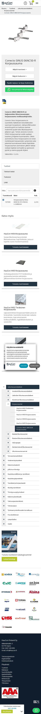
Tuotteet (12, 8)
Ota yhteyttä (7, 711)
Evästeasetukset (7, 661)
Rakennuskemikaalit (14, 497)
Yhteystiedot (6, 681)
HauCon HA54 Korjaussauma (26, 419)
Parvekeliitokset (13, 515)
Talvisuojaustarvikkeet (15, 501)
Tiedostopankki (7, 676)
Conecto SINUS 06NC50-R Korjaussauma (17, 13)
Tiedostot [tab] (7, 177)
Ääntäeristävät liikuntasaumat (22, 447)
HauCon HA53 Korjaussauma (26, 415)
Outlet (10, 524)
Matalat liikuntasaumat (19, 434)
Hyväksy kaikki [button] (34, 365)
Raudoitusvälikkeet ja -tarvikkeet (19, 474)
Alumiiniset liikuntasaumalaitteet (23, 400)
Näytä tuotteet (19, 69)
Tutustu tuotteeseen (20, 247)
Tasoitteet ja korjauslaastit (16, 483)
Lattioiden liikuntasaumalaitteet (22, 395)
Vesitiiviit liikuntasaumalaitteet (22, 391)
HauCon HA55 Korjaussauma (26, 423)
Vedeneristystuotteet (15, 460)
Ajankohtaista (6, 674)
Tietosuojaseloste (8, 656)
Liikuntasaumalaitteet (25, 8)
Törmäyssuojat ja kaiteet (16, 492)
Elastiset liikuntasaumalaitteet (22, 438)
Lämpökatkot (12, 519)
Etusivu (4, 8)
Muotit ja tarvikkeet (14, 488)
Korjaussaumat (9, 11)
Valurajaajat (16, 443)
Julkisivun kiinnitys (14, 469)
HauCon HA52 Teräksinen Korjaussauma (25, 409)
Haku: (4, 190)
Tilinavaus (5, 683)
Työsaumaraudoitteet (15, 456)
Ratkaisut (5, 670)
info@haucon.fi (11, 650)
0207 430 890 (10, 648)
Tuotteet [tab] (7, 166)
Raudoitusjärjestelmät (15, 478)
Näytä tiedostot (19, 76)
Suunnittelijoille (7, 672)
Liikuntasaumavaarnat (19, 451)
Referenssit (6, 679)
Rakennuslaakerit (14, 465)
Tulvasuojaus (12, 506)
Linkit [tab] (6, 182)
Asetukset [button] (24, 365)
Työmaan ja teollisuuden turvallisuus (20, 510)
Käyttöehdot (6, 659)
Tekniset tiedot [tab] (9, 172)
